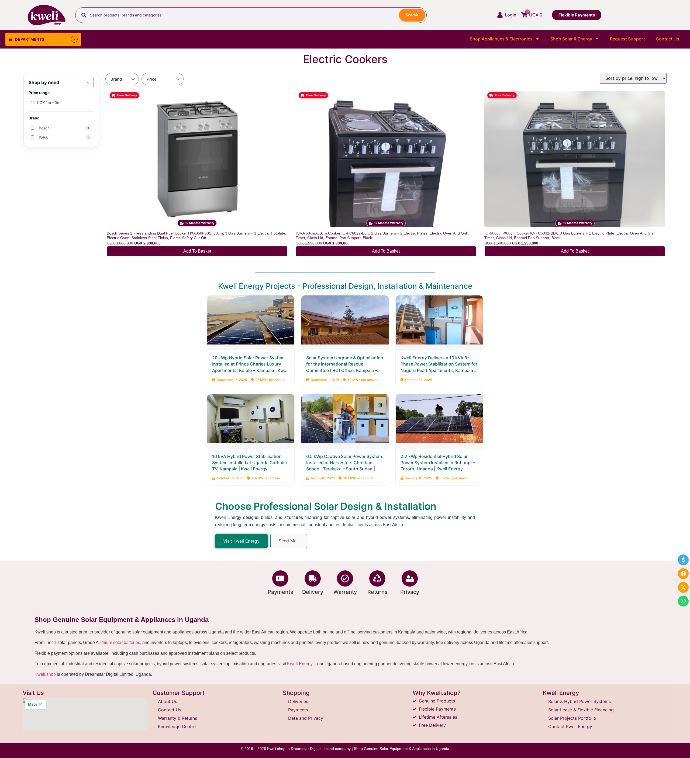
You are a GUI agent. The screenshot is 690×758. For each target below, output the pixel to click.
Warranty (345, 592)
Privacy (409, 592)
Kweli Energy (300, 663)
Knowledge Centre (177, 726)
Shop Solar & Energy (571, 39)
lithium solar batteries (119, 642)
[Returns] (377, 578)
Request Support (627, 39)
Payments (280, 592)
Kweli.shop (45, 674)
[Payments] (280, 578)
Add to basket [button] (197, 251)
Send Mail (289, 540)
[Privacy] (410, 578)
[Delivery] (313, 578)
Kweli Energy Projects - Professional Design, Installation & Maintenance (345, 286)
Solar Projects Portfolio (572, 718)
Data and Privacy (305, 718)
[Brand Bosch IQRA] (122, 79)
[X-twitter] (683, 587)
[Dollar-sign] (683, 559)
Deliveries (298, 701)
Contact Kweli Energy (570, 726)
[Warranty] (345, 578)
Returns (377, 592)
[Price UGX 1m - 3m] (163, 79)
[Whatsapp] (683, 601)
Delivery (312, 592)
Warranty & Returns (177, 718)
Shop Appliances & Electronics (501, 39)
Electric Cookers (345, 59)
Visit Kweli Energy (241, 541)
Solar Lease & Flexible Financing (581, 709)
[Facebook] (683, 573)
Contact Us (667, 39)
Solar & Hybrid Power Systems (579, 701)
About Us (167, 701)
